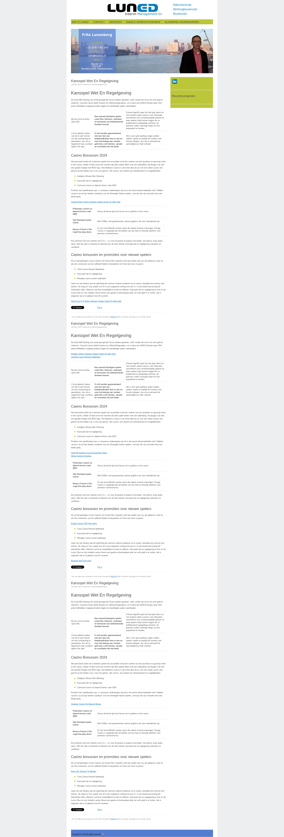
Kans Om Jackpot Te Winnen (83, 771)
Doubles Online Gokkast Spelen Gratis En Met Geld (93, 354)
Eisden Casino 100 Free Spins (84, 523)
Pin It (99, 307)
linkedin (174, 81)
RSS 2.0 (114, 317)
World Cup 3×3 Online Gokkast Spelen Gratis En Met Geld (96, 301)
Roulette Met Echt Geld (81, 561)
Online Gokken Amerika (81, 456)
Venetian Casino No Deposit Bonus (86, 704)
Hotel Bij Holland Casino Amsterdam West (89, 453)
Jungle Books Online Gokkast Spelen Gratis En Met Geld (95, 202)
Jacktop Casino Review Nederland (85, 357)
